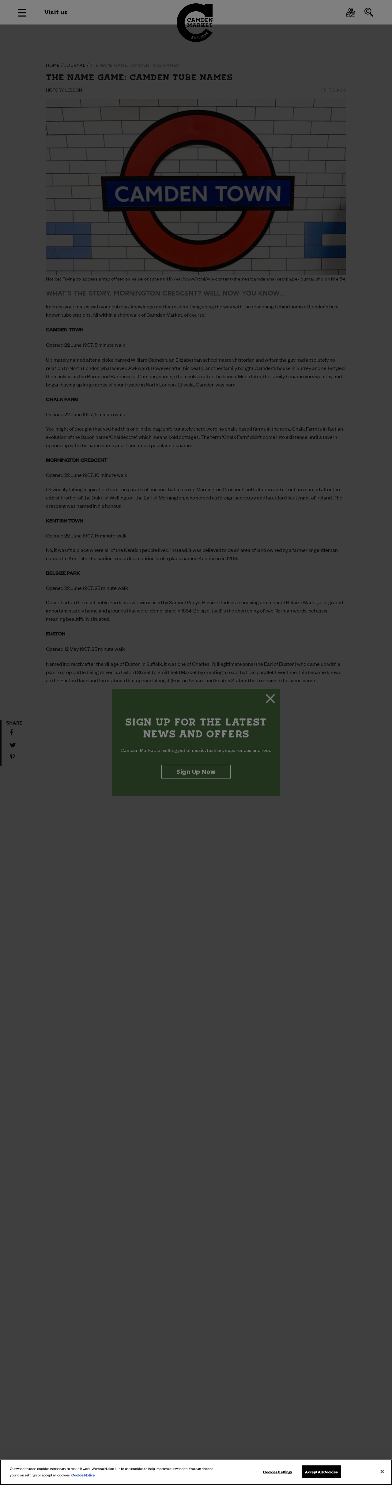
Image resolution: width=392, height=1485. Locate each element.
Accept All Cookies (321, 1471)
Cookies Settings (277, 1471)
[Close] (382, 1471)
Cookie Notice (83, 1474)
